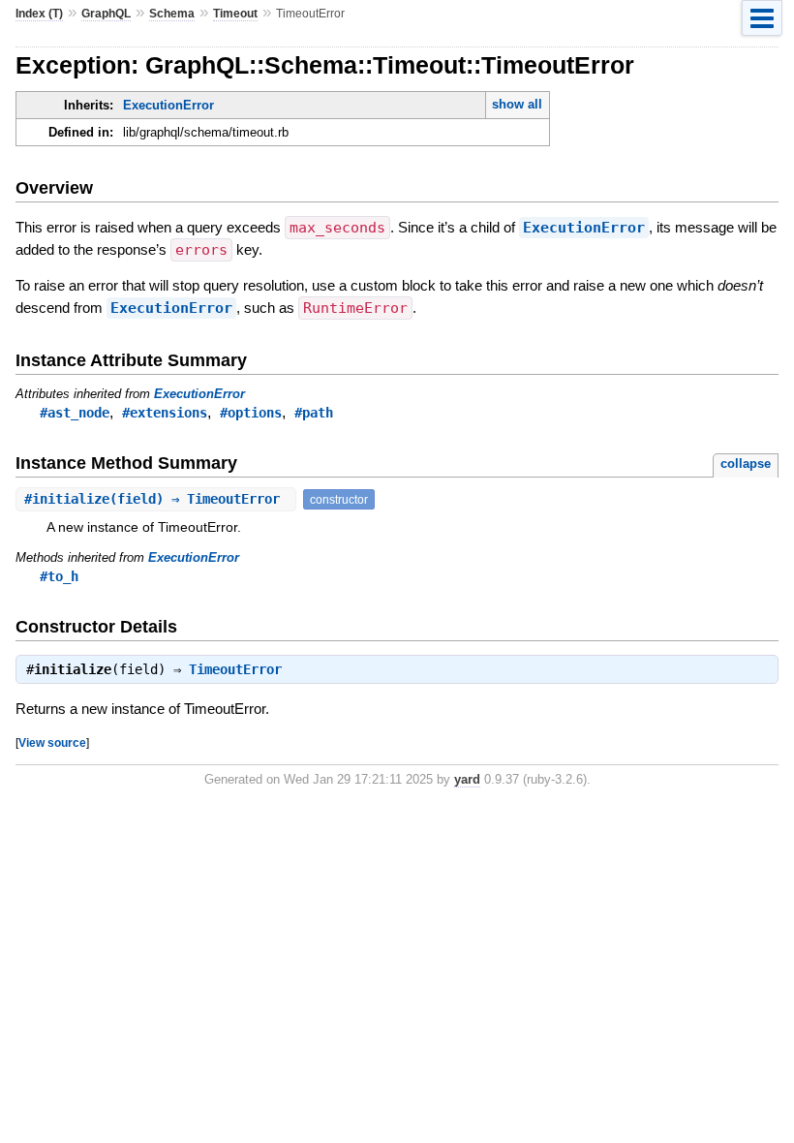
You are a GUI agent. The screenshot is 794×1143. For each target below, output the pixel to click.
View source (52, 742)
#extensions (164, 412)
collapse (745, 463)
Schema (172, 13)
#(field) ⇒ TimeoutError (156, 499)
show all (517, 104)
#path (313, 412)
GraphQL (106, 13)
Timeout (235, 13)
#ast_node (74, 412)
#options (251, 412)
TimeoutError (235, 669)
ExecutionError (168, 105)
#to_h (59, 576)
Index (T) (39, 13)
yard (467, 779)
